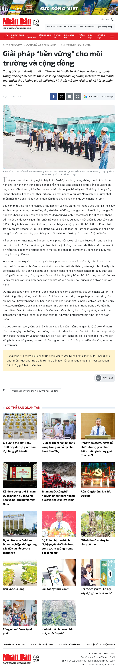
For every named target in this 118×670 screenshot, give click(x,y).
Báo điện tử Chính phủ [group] (14, 644)
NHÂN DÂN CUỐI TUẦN (21, 23)
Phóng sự (82, 36)
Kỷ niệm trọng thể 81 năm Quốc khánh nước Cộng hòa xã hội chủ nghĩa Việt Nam (19, 498)
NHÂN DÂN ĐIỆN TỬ (54, 27)
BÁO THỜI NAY (90, 27)
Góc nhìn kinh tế (45, 36)
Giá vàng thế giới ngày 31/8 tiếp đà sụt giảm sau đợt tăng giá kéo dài (19, 447)
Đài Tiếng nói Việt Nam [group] (70, 644)
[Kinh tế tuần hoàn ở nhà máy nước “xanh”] (59, 613)
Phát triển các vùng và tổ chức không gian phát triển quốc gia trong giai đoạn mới (97, 449)
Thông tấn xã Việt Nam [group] (42, 644)
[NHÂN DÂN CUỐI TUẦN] (6, 36)
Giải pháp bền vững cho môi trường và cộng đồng (35, 391)
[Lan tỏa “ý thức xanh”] (59, 572)
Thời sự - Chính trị (17, 36)
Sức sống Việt (101, 36)
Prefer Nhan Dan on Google (101, 96)
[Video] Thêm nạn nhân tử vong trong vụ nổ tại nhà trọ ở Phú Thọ (58, 447)
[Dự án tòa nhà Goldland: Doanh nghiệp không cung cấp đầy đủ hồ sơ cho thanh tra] (20, 524)
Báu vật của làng (13, 588)
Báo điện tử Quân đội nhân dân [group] (102, 644)
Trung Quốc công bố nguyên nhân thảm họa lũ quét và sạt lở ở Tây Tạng (58, 495)
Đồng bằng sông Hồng (41, 45)
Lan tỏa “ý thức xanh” (55, 588)
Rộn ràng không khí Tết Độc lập (96, 493)
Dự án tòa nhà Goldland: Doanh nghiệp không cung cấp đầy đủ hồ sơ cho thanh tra (20, 546)
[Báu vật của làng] (20, 572)
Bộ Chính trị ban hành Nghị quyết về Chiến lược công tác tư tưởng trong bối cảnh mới (58, 546)
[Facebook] (53, 96)
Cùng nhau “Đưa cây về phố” (17, 631)
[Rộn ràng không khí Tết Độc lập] (98, 475)
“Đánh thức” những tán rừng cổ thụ (95, 542)
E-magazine (32, 36)
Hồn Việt (90, 36)
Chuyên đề (57, 36)
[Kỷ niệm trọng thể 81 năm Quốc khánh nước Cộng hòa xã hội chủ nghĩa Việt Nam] (20, 475)
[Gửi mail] (69, 96)
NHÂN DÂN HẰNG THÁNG (73, 27)
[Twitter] (61, 96)
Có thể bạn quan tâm (23, 408)
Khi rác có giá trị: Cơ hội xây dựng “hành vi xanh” (96, 591)
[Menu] (112, 36)
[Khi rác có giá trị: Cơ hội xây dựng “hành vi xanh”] (98, 572)
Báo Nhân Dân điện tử (21, 659)
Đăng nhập (107, 27)
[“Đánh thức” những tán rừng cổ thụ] (98, 524)
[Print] (77, 96)
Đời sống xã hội (69, 36)
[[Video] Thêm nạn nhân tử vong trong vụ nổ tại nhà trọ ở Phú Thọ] (59, 426)
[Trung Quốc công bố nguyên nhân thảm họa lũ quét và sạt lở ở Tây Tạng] (59, 475)
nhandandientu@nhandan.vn (101, 664)
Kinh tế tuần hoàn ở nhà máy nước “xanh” (57, 631)
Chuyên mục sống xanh (76, 45)
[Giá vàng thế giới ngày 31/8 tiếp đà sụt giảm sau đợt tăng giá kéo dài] (20, 426)
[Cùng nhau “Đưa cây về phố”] (20, 613)
